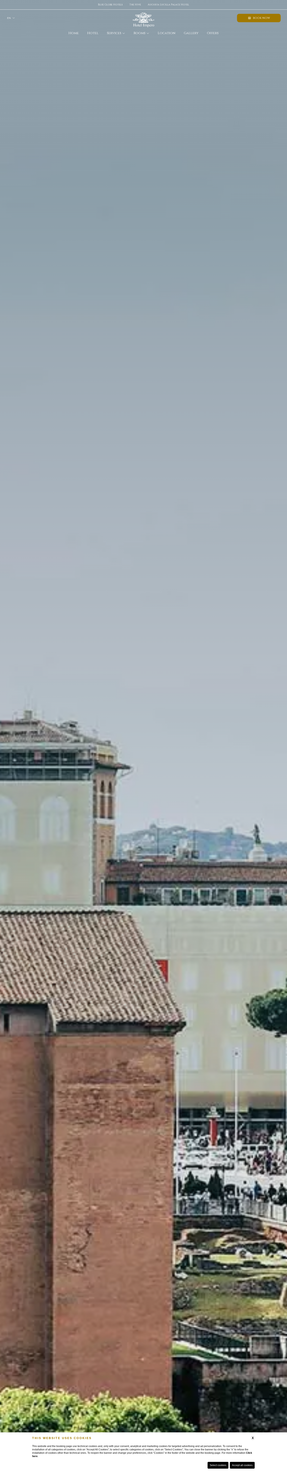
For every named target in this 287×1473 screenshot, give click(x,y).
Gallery (191, 33)
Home (73, 33)
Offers (213, 33)
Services (114, 33)
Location (166, 33)
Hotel (93, 33)
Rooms (139, 33)
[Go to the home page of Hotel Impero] (143, 18)
